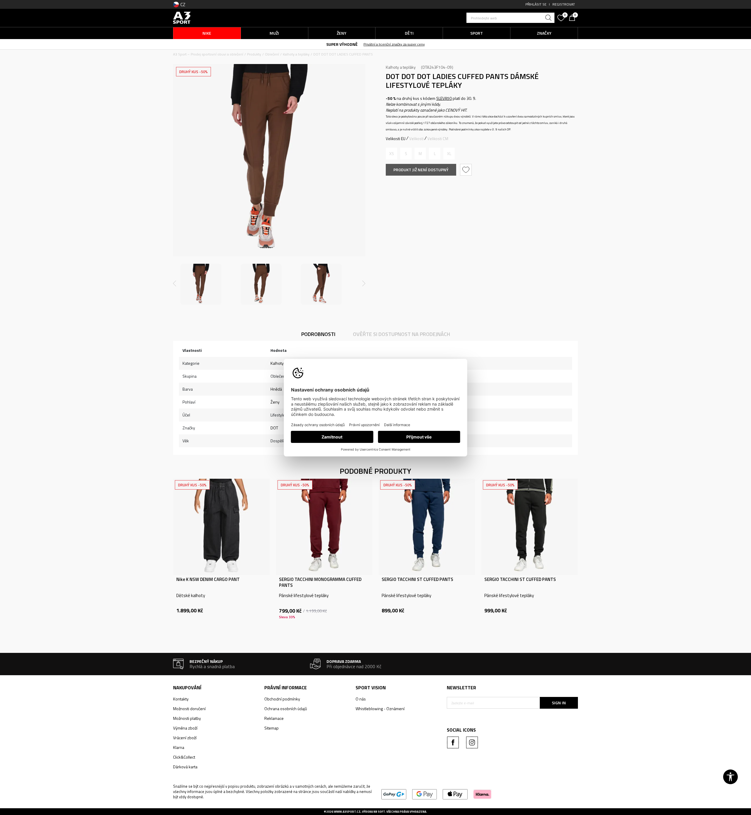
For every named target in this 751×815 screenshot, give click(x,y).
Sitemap (271, 728)
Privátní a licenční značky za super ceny (394, 44)
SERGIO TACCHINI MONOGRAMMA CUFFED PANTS (320, 582)
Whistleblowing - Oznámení (380, 708)
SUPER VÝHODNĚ (342, 44)
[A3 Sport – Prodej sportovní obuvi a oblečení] (182, 17)
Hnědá (276, 389)
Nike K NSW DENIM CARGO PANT (208, 579)
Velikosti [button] (416, 139)
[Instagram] (472, 742)
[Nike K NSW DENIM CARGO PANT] (221, 527)
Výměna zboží (185, 728)
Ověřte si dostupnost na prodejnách (401, 334)
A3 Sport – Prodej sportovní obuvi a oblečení (208, 54)
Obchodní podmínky (282, 699)
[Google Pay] (424, 793)
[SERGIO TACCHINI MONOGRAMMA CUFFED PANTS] (324, 527)
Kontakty (181, 699)
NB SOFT (379, 811)
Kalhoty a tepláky (296, 54)
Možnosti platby (187, 718)
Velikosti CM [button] (437, 139)
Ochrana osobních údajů (285, 708)
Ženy (275, 402)
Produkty (254, 54)
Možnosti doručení (189, 708)
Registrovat (563, 4)
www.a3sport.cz (347, 811)
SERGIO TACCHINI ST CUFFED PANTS (417, 579)
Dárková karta (185, 767)
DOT (274, 428)
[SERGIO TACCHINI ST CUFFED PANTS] (427, 527)
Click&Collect (184, 757)
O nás (361, 699)
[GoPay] (393, 793)
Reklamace (274, 718)
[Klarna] (482, 793)
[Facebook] (453, 742)
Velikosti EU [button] (395, 139)
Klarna (178, 747)
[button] (510, 18)
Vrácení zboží (185, 738)
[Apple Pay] (455, 793)
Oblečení (272, 54)
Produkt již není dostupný (421, 170)
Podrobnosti (318, 334)
